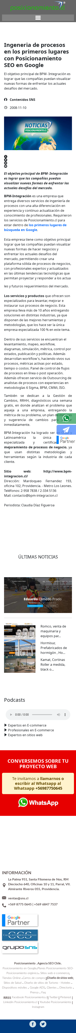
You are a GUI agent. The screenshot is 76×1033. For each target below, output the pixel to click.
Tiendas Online (11, 978)
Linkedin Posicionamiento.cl (20, 1002)
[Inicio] (38, 6)
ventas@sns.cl (18, 898)
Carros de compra (34, 978)
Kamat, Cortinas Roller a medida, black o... (53, 664)
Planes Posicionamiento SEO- (55, 968)
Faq (43, 992)
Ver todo (38, 685)
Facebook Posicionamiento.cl (30, 997)
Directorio (65, 987)
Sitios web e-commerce (54, 973)
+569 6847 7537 (46, 904)
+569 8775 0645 (20, 904)
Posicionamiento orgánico (22, 973)
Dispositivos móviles (14, 987)
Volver (15, 519)
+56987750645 (48, 788)
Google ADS (37, 987)
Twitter (53, 997)
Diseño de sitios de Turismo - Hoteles (47, 982)
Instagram (38, 1007)
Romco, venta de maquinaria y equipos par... (53, 631)
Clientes (52, 987)
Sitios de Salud (12, 982)
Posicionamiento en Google (19, 968)
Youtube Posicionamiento (55, 1002)
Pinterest (65, 997)
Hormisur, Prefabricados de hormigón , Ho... (54, 648)
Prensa (34, 992)
